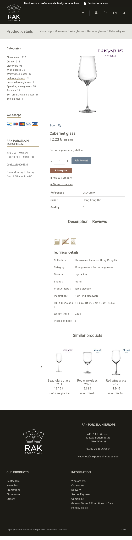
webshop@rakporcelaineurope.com (98, 456)
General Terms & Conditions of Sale (92, 503)
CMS (124, 529)
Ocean (83, 393)
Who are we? (78, 481)
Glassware (61, 31)
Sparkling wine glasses (19, 86)
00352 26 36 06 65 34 (98, 448)
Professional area (97, 3)
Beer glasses (13, 98)
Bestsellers (13, 481)
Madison (120, 393)
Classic (91, 393)
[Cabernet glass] (87, 48)
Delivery (76, 489)
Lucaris (93, 260)
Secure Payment (81, 494)
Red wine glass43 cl (116, 382)
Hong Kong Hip (92, 200)
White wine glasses (17, 74)
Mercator (63, 529)
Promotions (13, 489)
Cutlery (10, 61)
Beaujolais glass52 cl (59, 382)
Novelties (12, 485)
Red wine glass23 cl (87, 382)
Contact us (77, 485)
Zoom (54, 125)
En (115, 13)
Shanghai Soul (63, 393)
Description (78, 222)
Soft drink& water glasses (20, 94)
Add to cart (60, 362)
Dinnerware (13, 57)
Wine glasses (77, 31)
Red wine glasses (96, 31)
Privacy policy (79, 507)
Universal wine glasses (19, 82)
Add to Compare (62, 177)
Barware (11, 90)
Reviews (99, 222)
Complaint (77, 498)
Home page (46, 31)
